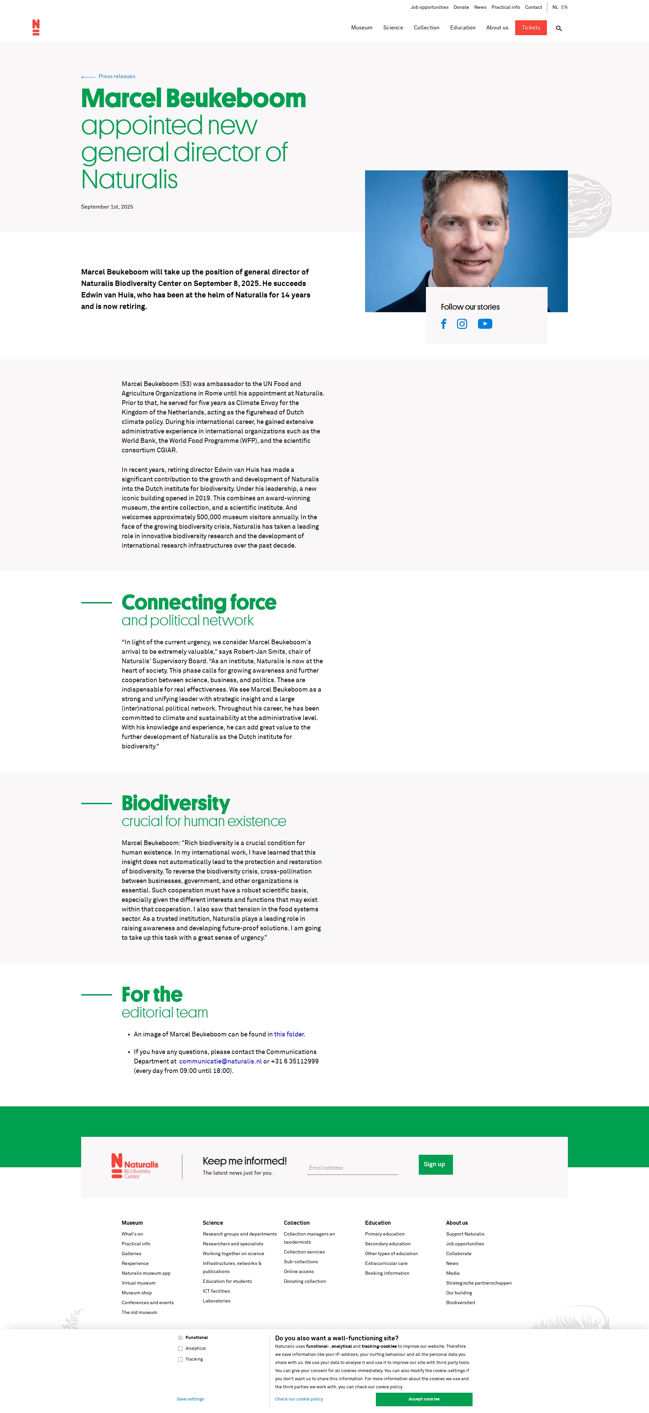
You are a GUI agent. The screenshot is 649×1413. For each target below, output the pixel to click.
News (480, 7)
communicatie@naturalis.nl (220, 1061)
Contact (533, 7)
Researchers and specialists (233, 1244)
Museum (132, 1223)
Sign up (434, 1164)
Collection (297, 1223)
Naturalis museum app (146, 1273)
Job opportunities (430, 7)
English (564, 7)
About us (457, 1223)
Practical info (505, 7)
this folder (289, 1034)
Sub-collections (301, 1262)
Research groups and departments (240, 1234)
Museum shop (137, 1293)
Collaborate (459, 1253)
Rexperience (135, 1263)
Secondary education (388, 1244)
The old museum (139, 1312)
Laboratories (217, 1301)
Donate (461, 7)
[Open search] (559, 28)
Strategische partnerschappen (479, 1283)
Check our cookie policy (299, 1399)
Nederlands (555, 7)
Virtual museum (138, 1283)
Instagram (462, 324)
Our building (459, 1293)
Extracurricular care (386, 1263)
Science (213, 1223)
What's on (132, 1234)
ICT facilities (216, 1291)
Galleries (131, 1253)
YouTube (485, 324)
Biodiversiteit (460, 1302)
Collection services (304, 1252)
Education (378, 1223)
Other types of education (391, 1253)
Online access (299, 1271)
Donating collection (305, 1281)
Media (453, 1273)
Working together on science (233, 1253)
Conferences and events (148, 1302)
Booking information (387, 1273)
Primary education (385, 1234)
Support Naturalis (465, 1234)
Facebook (444, 324)
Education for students (227, 1281)
